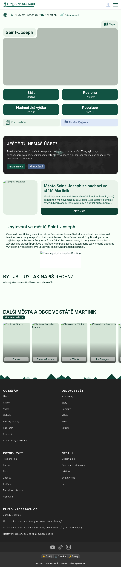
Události (66, 471)
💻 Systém (60, 556)
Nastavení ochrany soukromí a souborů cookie (28, 533)
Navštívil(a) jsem (78, 122)
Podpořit (8, 434)
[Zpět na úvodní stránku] (19, 5)
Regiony (66, 409)
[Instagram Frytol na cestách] (68, 547)
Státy (64, 402)
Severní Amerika (27, 15)
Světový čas (68, 477)
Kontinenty (67, 396)
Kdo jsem (8, 428)
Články (6, 402)
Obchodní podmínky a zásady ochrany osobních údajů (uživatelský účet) (42, 527)
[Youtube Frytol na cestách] (52, 547)
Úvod (6, 396)
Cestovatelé (68, 458)
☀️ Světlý (47, 556)
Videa (6, 409)
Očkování (8, 496)
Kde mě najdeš (11, 421)
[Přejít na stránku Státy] (42, 15)
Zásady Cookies (12, 515)
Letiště (65, 428)
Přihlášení (36, 166)
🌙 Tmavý (73, 556)
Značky (7, 477)
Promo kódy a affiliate (15, 440)
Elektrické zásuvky (13, 490)
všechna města (13, 317)
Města (65, 415)
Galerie (7, 415)
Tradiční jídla (10, 458)
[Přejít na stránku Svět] (5, 15)
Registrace (16, 166)
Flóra (6, 471)
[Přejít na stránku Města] (62, 15)
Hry (64, 484)
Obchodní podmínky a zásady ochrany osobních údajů (32, 521)
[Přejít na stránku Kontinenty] (12, 15)
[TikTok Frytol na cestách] (60, 547)
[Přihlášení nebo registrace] (108, 4)
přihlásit (32, 282)
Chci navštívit (18, 122)
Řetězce (7, 484)
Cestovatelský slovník (73, 465)
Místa (64, 421)
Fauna (6, 465)
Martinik (52, 15)
